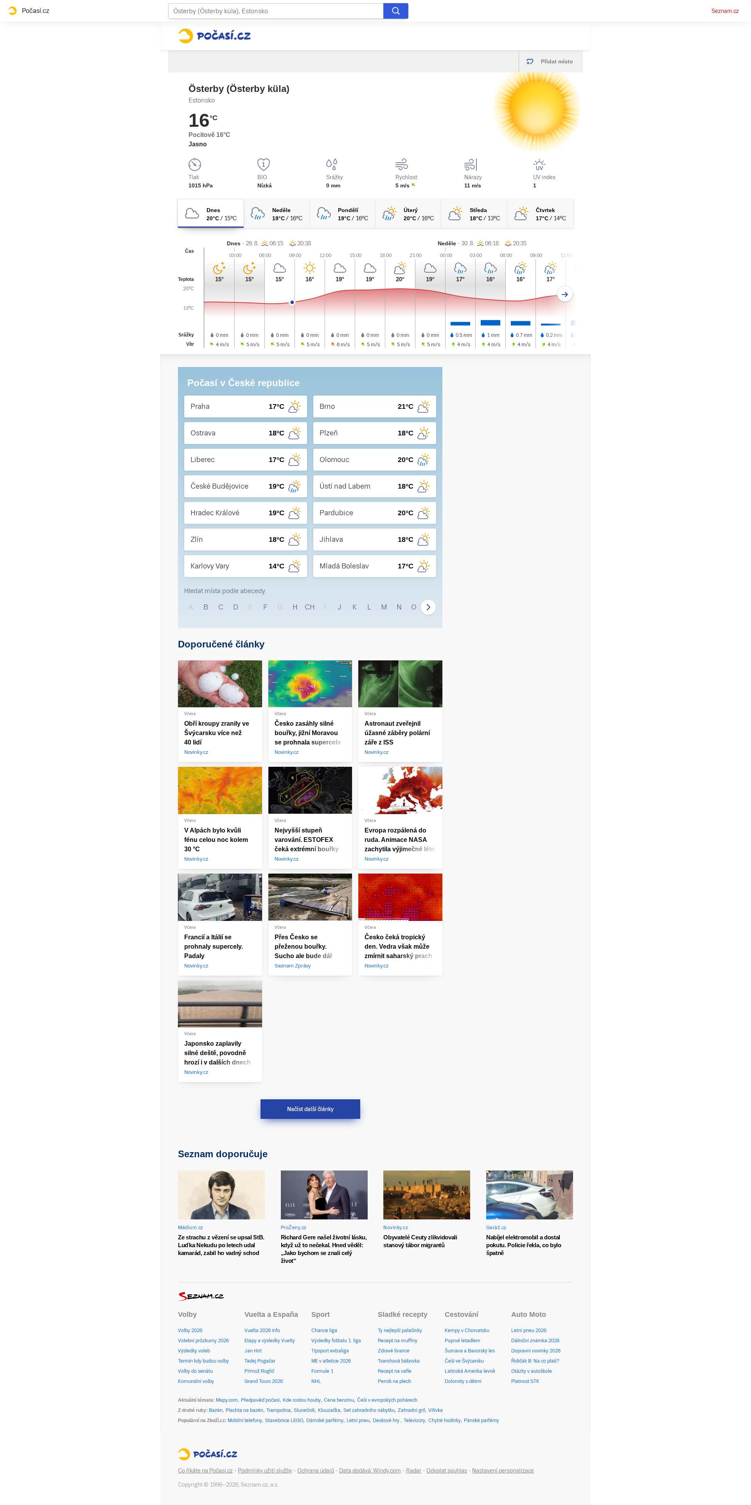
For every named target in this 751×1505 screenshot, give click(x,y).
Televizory (414, 1420)
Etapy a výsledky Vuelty (269, 1340)
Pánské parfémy (481, 1420)
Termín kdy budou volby (203, 1361)
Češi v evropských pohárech (387, 1400)
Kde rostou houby (302, 1400)
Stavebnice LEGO (284, 1420)
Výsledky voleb (194, 1351)
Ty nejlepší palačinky (400, 1330)
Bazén (216, 1410)
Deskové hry (387, 1420)
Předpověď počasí (260, 1400)
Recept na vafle (394, 1371)
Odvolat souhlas (446, 1470)
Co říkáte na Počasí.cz (205, 1470)
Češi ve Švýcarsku (464, 1361)
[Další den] (565, 294)
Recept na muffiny (397, 1340)
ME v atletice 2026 (331, 1361)
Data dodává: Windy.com (370, 1470)
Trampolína (278, 1410)
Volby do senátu (195, 1371)
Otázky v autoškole (531, 1371)
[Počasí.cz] (214, 36)
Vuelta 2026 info (262, 1330)
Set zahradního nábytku (369, 1410)
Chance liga (324, 1330)
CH (310, 607)
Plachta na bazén (244, 1410)
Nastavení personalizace (503, 1470)
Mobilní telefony (245, 1420)
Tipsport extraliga (330, 1351)
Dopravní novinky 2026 (536, 1351)
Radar (413, 1470)
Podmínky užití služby (265, 1470)
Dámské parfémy (324, 1420)
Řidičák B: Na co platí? (535, 1361)
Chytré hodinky (444, 1420)
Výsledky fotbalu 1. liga (336, 1340)
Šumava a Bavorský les (470, 1351)
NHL (316, 1381)
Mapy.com (227, 1400)
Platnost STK (525, 1381)
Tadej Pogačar (259, 1361)
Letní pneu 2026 (528, 1330)
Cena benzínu (339, 1400)
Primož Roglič (259, 1371)
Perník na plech (394, 1381)
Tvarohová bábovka (399, 1361)
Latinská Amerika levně (470, 1371)
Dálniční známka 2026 (535, 1340)
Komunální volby (196, 1381)
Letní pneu (358, 1420)
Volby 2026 (190, 1330)
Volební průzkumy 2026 (203, 1340)
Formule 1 (322, 1371)
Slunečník (304, 1410)
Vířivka (435, 1410)
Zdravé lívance (394, 1351)
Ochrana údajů (315, 1470)
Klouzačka (329, 1410)
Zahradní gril (411, 1410)
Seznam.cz (725, 11)
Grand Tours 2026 (263, 1381)
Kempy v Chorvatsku (467, 1330)
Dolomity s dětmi (463, 1381)
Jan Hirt (253, 1351)
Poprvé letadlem (462, 1340)
